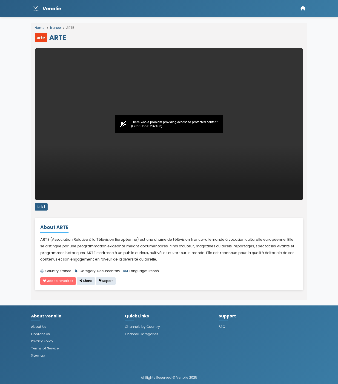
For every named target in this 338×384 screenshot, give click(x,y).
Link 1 (41, 207)
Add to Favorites (59, 281)
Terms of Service (45, 348)
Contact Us (40, 334)
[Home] (303, 9)
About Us (38, 326)
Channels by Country (142, 326)
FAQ (222, 326)
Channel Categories (141, 334)
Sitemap (38, 355)
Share (87, 281)
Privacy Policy (42, 341)
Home (40, 27)
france (55, 27)
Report (107, 281)
